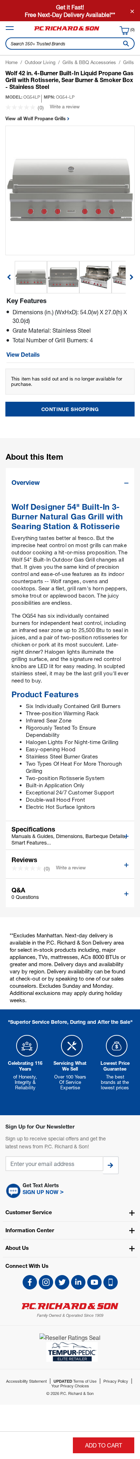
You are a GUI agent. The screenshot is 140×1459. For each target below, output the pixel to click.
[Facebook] (30, 1282)
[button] (70, 1190)
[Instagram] (46, 1282)
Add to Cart (103, 1445)
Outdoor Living (40, 62)
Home (11, 62)
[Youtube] (94, 1282)
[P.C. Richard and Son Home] (66, 30)
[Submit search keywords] (124, 43)
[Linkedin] (78, 1282)
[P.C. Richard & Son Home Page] (70, 1306)
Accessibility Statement (26, 1381)
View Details (23, 354)
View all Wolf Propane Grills (36, 118)
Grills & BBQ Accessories (89, 62)
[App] (110, 1282)
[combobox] (70, 43)
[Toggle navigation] (9, 28)
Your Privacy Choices (70, 1385)
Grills (128, 62)
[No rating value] (21, 107)
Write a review (65, 106)
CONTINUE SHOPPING (70, 409)
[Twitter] (62, 1282)
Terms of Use (75, 1381)
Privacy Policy (115, 1381)
